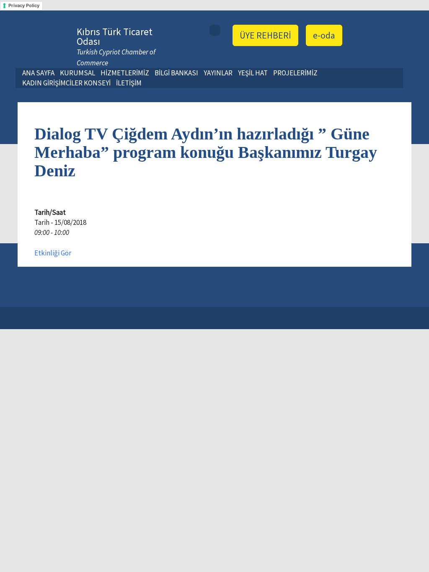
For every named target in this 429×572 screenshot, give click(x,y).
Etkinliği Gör (52, 253)
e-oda (324, 35)
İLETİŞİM (129, 83)
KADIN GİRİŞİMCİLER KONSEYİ (66, 83)
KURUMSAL (77, 72)
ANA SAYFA (38, 72)
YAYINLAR (218, 72)
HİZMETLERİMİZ (125, 72)
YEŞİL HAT (253, 72)
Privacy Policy (23, 5)
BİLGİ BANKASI (176, 72)
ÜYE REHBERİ (265, 35)
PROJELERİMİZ (295, 72)
